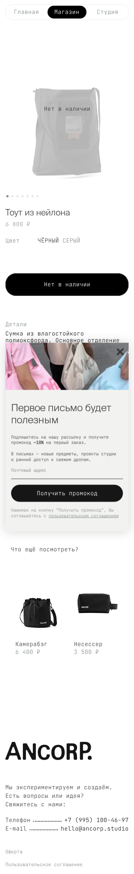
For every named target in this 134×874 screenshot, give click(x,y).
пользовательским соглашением (84, 516)
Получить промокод (67, 493)
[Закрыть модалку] (120, 352)
